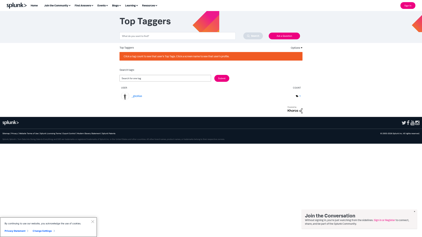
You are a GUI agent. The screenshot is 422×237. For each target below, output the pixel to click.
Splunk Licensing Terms (50, 133)
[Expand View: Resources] (156, 5)
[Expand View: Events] (107, 5)
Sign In (407, 5)
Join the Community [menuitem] (56, 5)
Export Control (69, 133)
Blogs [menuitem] (115, 5)
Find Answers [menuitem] (83, 5)
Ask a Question (284, 35)
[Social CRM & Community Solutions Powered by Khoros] (295, 109)
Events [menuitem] (101, 5)
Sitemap (6, 133)
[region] (48, 227)
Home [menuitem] (34, 5)
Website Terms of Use (29, 133)
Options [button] (294, 47)
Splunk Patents (108, 133)
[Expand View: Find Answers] (92, 5)
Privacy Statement (15, 230)
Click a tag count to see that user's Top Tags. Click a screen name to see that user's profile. (176, 56)
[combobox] (191, 36)
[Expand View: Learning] (137, 5)
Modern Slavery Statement (89, 133)
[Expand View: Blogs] (120, 5)
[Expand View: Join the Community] (69, 5)
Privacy (14, 133)
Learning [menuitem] (130, 5)
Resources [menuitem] (148, 5)
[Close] (92, 221)
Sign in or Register (384, 220)
